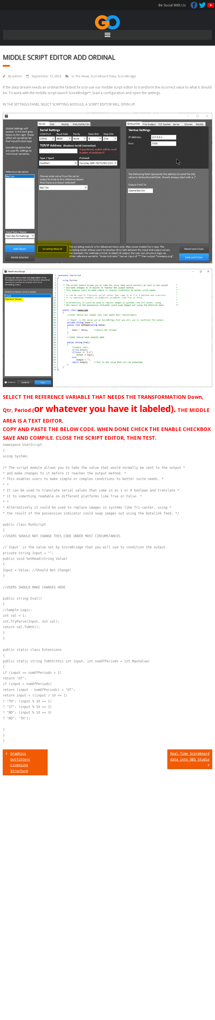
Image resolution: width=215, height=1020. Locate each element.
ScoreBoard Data (103, 76)
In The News (80, 76)
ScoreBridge (127, 76)
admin (17, 76)
